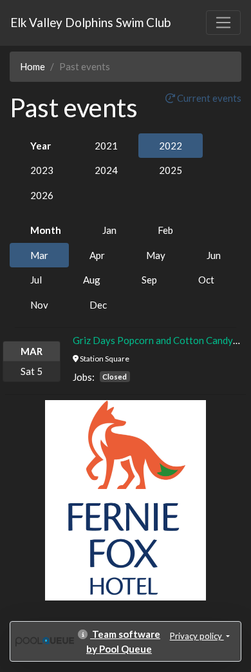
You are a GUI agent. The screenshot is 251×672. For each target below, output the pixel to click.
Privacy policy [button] (197, 636)
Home (32, 66)
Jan (109, 230)
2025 (170, 170)
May (155, 255)
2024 (106, 170)
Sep (149, 279)
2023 (41, 170)
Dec (98, 305)
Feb (165, 230)
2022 (170, 145)
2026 (41, 195)
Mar (39, 255)
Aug (91, 279)
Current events (208, 98)
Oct (206, 279)
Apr (97, 255)
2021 (106, 145)
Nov (39, 305)
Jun (214, 255)
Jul (36, 279)
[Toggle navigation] (223, 22)
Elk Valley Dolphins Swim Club (90, 22)
